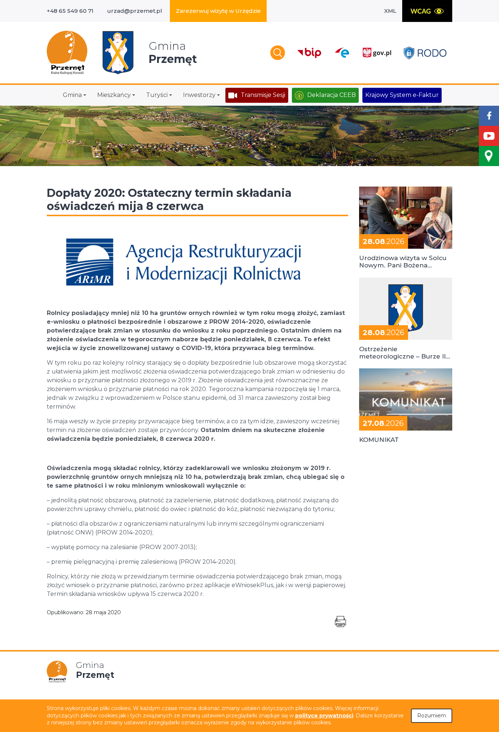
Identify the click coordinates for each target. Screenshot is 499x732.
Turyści (157, 94)
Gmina (72, 94)
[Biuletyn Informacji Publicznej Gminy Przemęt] (309, 53)
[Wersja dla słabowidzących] (427, 11)
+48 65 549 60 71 (70, 10)
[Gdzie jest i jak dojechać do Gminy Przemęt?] (489, 156)
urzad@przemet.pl (134, 10)
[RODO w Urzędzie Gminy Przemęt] (425, 53)
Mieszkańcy (114, 94)
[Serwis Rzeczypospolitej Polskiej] (376, 53)
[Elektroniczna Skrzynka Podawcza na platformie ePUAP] (341, 52)
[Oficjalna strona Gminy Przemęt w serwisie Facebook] (489, 116)
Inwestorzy (199, 94)
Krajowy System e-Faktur (402, 94)
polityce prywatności (324, 715)
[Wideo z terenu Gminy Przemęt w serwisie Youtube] (489, 136)
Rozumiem (431, 715)
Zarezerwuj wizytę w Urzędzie (218, 10)
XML (390, 10)
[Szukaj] (277, 52)
